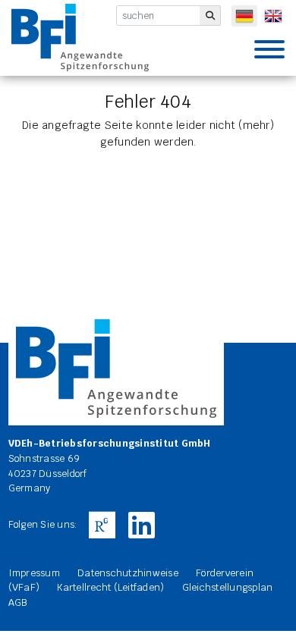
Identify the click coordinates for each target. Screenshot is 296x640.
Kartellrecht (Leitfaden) (110, 587)
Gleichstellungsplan (227, 587)
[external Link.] (102, 525)
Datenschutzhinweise (127, 572)
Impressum (34, 572)
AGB (17, 602)
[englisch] (273, 16)
